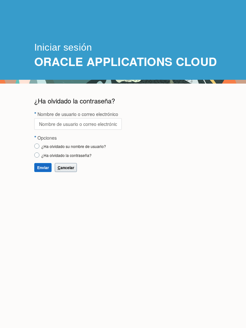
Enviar (43, 167)
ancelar (66, 167)
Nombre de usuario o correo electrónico (77, 114)
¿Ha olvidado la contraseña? (66, 155)
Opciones (47, 138)
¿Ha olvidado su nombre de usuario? (73, 146)
